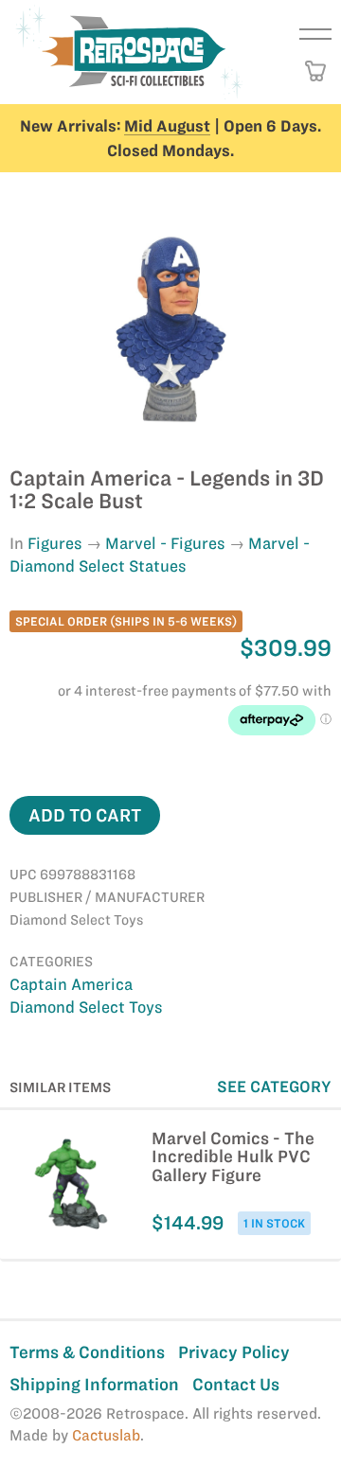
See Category (274, 1086)
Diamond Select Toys (86, 1007)
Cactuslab (106, 1435)
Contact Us (235, 1384)
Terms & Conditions (87, 1352)
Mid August (167, 125)
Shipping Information (94, 1384)
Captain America (71, 984)
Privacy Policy (234, 1352)
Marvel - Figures (165, 543)
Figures (54, 543)
